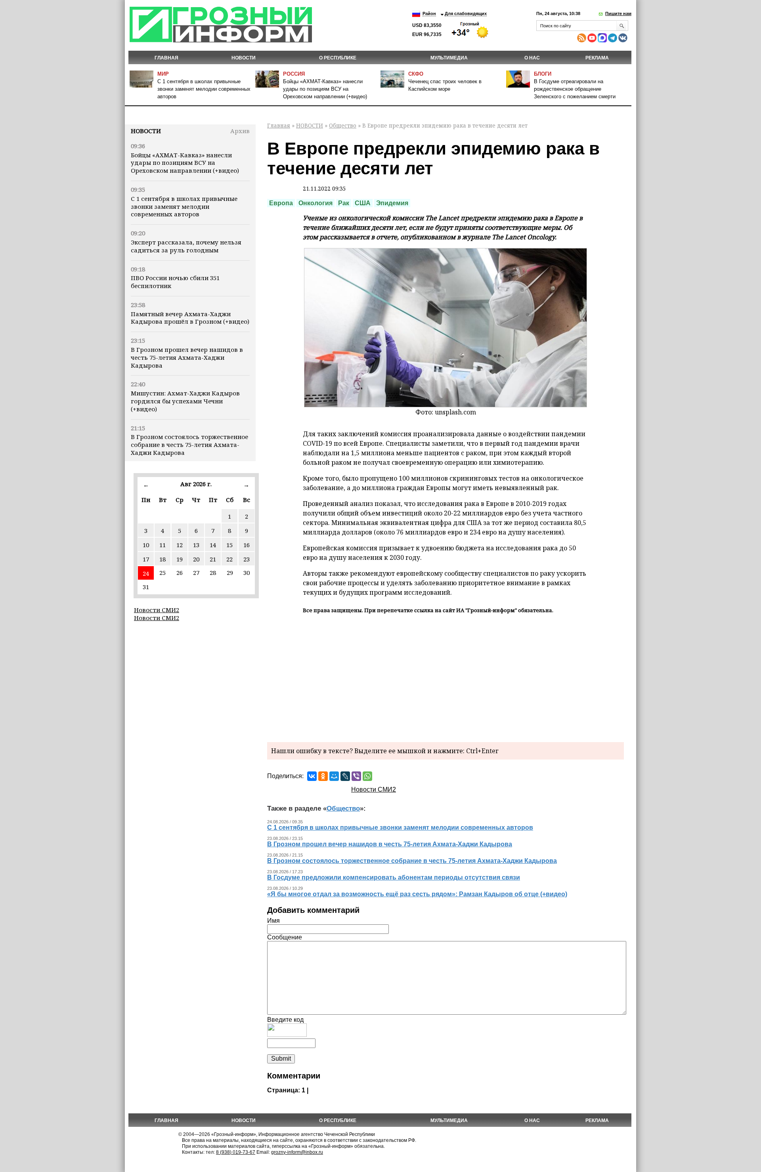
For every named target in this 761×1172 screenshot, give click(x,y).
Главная (166, 58)
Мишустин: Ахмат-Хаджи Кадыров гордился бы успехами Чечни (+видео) (185, 401)
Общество (342, 125)
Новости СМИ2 (156, 610)
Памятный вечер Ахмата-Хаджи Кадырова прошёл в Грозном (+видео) (190, 318)
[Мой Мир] (334, 776)
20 (196, 559)
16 (246, 545)
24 (146, 573)
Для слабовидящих (466, 13)
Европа (281, 203)
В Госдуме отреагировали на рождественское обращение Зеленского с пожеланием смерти (575, 88)
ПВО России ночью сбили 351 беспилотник (175, 282)
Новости (146, 131)
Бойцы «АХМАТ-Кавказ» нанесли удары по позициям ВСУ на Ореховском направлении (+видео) (325, 88)
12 (179, 545)
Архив (240, 131)
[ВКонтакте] (312, 776)
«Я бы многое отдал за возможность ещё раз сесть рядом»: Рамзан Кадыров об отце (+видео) (417, 894)
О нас (532, 58)
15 (229, 545)
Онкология (315, 203)
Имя (273, 920)
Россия (294, 74)
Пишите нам (618, 13)
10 (146, 545)
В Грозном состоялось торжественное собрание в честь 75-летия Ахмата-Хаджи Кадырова (189, 444)
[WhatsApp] (367, 776)
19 (179, 559)
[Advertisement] (445, 676)
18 (162, 559)
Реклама (597, 58)
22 (229, 559)
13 (196, 545)
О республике (337, 58)
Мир (163, 74)
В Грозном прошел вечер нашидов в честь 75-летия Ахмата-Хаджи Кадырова (187, 357)
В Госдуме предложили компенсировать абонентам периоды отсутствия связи (393, 877)
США (363, 203)
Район (429, 13)
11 (162, 545)
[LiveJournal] (345, 776)
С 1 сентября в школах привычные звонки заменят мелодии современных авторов (203, 88)
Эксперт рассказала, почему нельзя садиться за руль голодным (186, 246)
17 (146, 559)
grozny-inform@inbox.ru (297, 1152)
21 (213, 559)
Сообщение (284, 937)
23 (246, 559)
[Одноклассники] (323, 776)
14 (213, 545)
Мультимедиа (449, 58)
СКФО (415, 74)
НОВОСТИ (243, 58)
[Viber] (356, 776)
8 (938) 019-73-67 (235, 1152)
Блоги (542, 74)
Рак (343, 203)
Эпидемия (392, 203)
